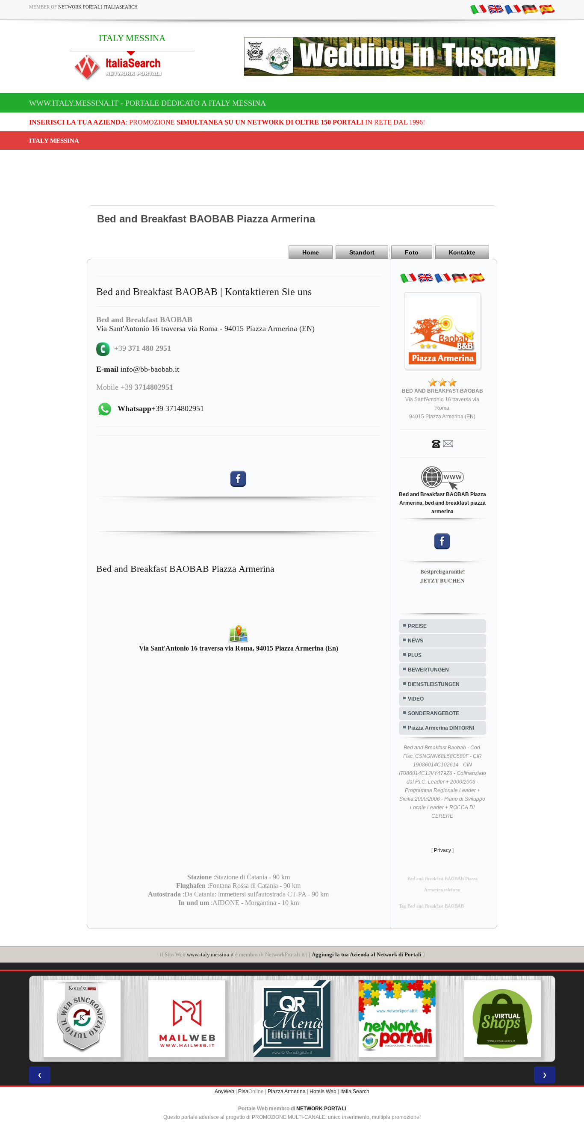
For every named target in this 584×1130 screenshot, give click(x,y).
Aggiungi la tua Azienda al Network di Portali (367, 954)
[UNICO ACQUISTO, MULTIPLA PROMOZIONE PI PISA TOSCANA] (391, 1018)
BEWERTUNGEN (428, 670)
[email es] (546, 9)
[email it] (478, 9)
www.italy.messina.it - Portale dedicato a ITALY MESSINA (147, 103)
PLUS (415, 655)
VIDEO (416, 699)
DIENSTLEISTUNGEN (434, 684)
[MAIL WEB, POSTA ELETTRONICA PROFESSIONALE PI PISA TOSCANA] (181, 1018)
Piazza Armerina (287, 1092)
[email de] (529, 9)
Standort (362, 252)
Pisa (243, 1092)
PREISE (417, 626)
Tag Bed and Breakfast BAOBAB (431, 906)
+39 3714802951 (161, 408)
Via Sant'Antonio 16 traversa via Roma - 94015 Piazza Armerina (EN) (205, 328)
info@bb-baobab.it (137, 369)
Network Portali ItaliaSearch (98, 6)
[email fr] (512, 9)
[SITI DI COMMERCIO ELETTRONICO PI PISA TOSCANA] (496, 1018)
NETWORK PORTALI (321, 1109)
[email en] (495, 9)
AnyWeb (224, 1092)
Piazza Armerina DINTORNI (441, 728)
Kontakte (462, 252)
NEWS (415, 641)
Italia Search (354, 1092)
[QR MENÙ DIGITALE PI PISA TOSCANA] (286, 1018)
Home (310, 252)
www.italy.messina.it (210, 954)
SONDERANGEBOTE (433, 713)
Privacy (442, 850)
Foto (412, 252)
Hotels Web (323, 1092)
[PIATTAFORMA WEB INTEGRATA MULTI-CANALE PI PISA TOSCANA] (76, 1018)
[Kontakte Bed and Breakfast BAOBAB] (442, 443)
